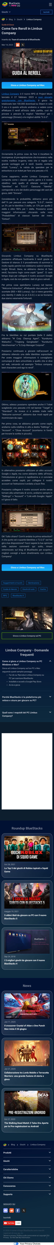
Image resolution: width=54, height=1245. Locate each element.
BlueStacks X (18, 595)
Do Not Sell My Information (20, 1237)
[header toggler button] (50, 4)
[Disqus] (27, 771)
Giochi (19, 19)
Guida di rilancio (10, 589)
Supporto (7, 1194)
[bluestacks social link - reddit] (11, 1210)
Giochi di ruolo (28, 589)
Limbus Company (34, 19)
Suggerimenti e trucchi (12, 583)
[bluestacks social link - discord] (5, 1210)
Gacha (43, 589)
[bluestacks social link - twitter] (24, 1210)
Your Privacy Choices (30, 1243)
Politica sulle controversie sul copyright (31, 1236)
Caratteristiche (10, 1169)
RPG (5, 595)
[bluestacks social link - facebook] (18, 1210)
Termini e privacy (9, 1236)
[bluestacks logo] (11, 4)
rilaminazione (33, 583)
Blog (11, 19)
